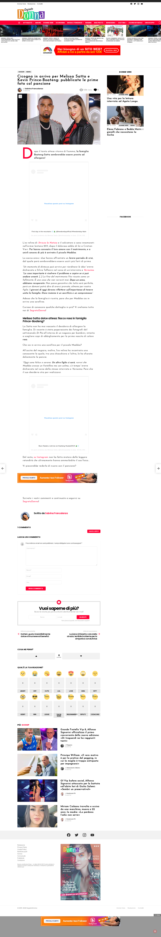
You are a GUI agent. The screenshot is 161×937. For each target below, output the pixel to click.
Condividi (20, 96)
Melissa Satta (52, 235)
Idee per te (98, 23)
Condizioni (21, 860)
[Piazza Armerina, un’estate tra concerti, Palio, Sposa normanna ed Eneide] (115, 31)
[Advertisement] (80, 61)
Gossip (25, 724)
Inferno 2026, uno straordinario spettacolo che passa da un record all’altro (10, 40)
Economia (60, 23)
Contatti (40, 4)
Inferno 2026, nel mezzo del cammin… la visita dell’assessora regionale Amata (94, 40)
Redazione (31, 4)
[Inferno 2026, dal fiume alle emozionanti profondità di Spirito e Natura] (31, 31)
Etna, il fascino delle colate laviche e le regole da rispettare (73, 39)
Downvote (81, 656)
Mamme (88, 23)
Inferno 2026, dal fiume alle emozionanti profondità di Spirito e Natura (31, 39)
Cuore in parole (135, 23)
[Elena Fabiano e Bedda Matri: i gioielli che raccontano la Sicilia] (125, 116)
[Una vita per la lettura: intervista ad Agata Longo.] (125, 85)
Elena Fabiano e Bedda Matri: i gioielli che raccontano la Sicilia (125, 132)
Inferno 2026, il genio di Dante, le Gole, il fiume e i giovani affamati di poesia (52, 39)
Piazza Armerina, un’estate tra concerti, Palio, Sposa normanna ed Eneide (115, 39)
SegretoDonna (38, 310)
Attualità (27, 23)
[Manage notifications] (155, 931)
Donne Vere (21, 4)
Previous (1, 34)
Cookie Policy (22, 849)
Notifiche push (22, 851)
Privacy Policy (22, 847)
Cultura (121, 23)
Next (160, 34)
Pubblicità (20, 858)
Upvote (36, 656)
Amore (38, 23)
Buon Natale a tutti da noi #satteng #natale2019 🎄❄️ (59, 446)
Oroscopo (149, 23)
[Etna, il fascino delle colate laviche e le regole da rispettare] (73, 31)
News (132, 125)
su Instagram (41, 457)
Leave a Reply (94, 531)
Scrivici (19, 854)
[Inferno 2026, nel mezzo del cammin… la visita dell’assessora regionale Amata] (94, 31)
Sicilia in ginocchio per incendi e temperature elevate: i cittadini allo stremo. (135, 40)
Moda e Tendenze (74, 23)
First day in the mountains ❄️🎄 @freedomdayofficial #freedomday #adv (59, 231)
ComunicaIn (21, 856)
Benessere (110, 23)
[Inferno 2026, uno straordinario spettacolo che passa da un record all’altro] (10, 31)
